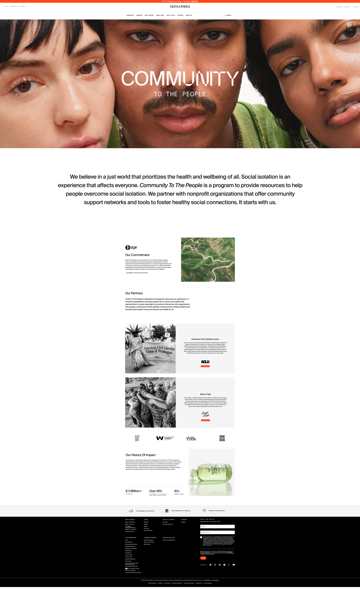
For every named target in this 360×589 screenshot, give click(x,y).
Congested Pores (129, 531)
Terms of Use (128, 557)
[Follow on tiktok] (224, 565)
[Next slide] (325, 1)
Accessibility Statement (131, 566)
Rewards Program (148, 540)
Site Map (160, 583)
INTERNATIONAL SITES (169, 537)
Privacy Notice (231, 553)
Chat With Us (22, 6)
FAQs (126, 540)
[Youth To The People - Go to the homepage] (180, 6)
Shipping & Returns (130, 546)
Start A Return (128, 542)
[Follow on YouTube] (234, 565)
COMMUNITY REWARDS (150, 537)
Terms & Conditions (152, 583)
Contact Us (128, 552)
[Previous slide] (34, 1)
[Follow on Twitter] (229, 565)
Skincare (146, 522)
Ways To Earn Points (149, 542)
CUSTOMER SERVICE (130, 537)
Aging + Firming (129, 524)
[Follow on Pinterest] (220, 565)
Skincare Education (168, 524)
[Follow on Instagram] (215, 565)
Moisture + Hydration (130, 529)
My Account (147, 544)
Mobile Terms (199, 583)
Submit (203, 558)
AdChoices (207, 580)
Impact (146, 526)
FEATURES (184, 519)
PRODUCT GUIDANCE (168, 519)
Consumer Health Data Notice (133, 572)
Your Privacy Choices (133, 568)
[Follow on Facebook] (210, 565)
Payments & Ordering (130, 548)
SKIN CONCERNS (129, 519)
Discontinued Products (131, 544)
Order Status (128, 550)
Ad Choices (128, 561)
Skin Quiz (165, 522)
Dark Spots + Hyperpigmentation (130, 527)
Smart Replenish (148, 530)
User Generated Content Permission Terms (131, 564)
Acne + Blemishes (130, 522)
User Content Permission (189, 583)
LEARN (146, 519)
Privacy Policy (128, 554)
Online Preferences (130, 559)
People (145, 524)
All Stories (146, 528)
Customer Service (14, 6)
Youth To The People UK (169, 540)
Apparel (183, 522)
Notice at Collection (130, 570)
